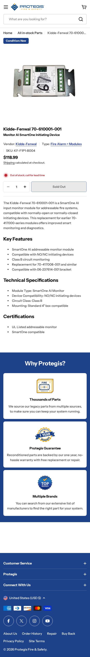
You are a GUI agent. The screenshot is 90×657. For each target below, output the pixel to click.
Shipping (9, 162)
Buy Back (68, 634)
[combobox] (45, 19)
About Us (10, 634)
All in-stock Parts (30, 33)
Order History (32, 634)
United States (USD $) (25, 598)
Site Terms (37, 641)
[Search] (80, 19)
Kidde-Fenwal (26, 144)
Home (7, 33)
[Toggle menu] (5, 7)
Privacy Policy (13, 641)
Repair (52, 634)
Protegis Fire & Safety (30, 649)
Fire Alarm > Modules (66, 144)
